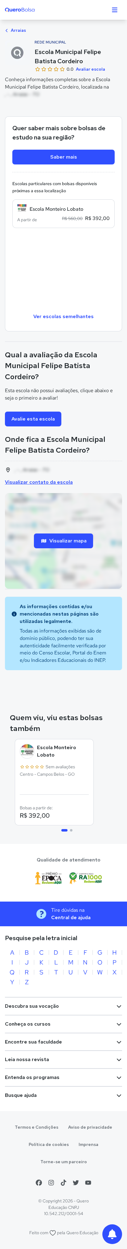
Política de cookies (49, 1144)
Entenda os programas (32, 1077)
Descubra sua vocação (32, 1006)
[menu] (114, 9)
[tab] (64, 830)
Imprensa (88, 1144)
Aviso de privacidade (90, 1127)
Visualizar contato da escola (39, 482)
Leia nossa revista (27, 1059)
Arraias (18, 30)
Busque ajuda (21, 1095)
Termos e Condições (36, 1127)
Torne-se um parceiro (63, 1161)
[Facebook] (39, 1183)
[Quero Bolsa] (32, 10)
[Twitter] (76, 1183)
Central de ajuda (71, 917)
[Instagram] (51, 1183)
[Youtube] (88, 1183)
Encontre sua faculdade (33, 1042)
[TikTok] (63, 1183)
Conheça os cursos (28, 1024)
